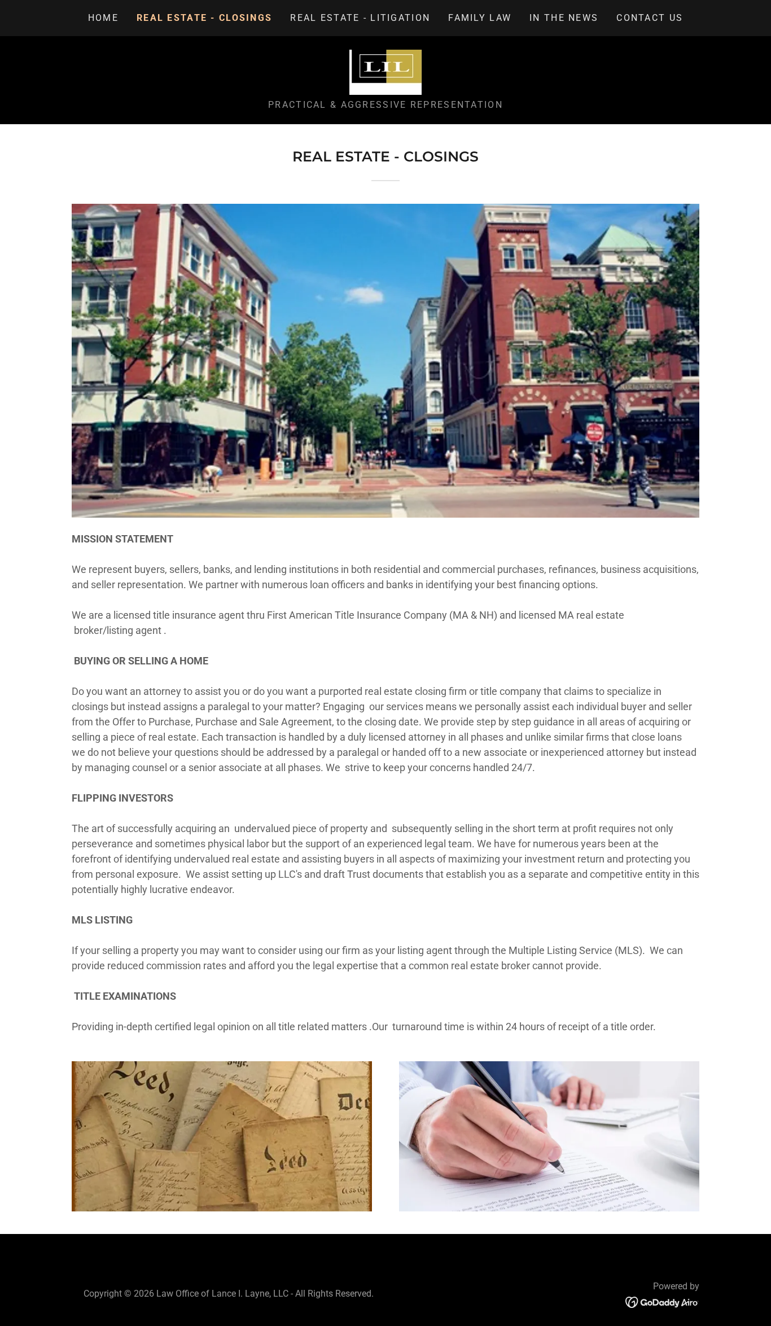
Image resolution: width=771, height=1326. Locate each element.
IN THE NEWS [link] (563, 17)
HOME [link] (103, 17)
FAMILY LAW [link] (479, 17)
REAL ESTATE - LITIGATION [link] (360, 17)
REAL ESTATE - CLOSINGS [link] (204, 17)
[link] (385, 71)
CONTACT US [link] (649, 17)
